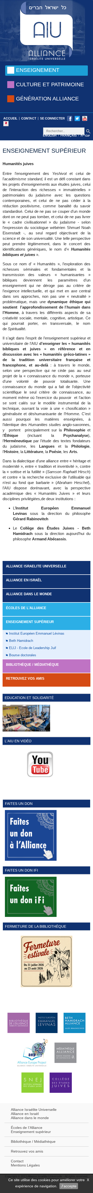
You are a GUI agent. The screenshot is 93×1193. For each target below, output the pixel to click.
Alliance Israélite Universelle (34, 1109)
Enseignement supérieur (31, 1132)
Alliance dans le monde (29, 594)
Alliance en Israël (24, 580)
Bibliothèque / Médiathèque (32, 665)
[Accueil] (46, 30)
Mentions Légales (25, 1165)
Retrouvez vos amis (25, 678)
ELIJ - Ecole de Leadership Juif (32, 648)
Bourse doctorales (22, 655)
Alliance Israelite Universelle (36, 566)
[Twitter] (77, 118)
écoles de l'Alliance (26, 608)
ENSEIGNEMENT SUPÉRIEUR (30, 622)
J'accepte (68, 1186)
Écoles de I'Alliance (26, 1128)
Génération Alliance (47, 98)
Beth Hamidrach (21, 641)
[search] (88, 131)
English (50, 135)
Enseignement (37, 70)
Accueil (10, 118)
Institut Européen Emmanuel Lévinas (36, 633)
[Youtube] (84, 118)
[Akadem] (6, 123)
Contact (28, 118)
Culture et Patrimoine (50, 84)
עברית (85, 135)
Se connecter (52, 118)
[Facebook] (69, 118)
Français (68, 135)
